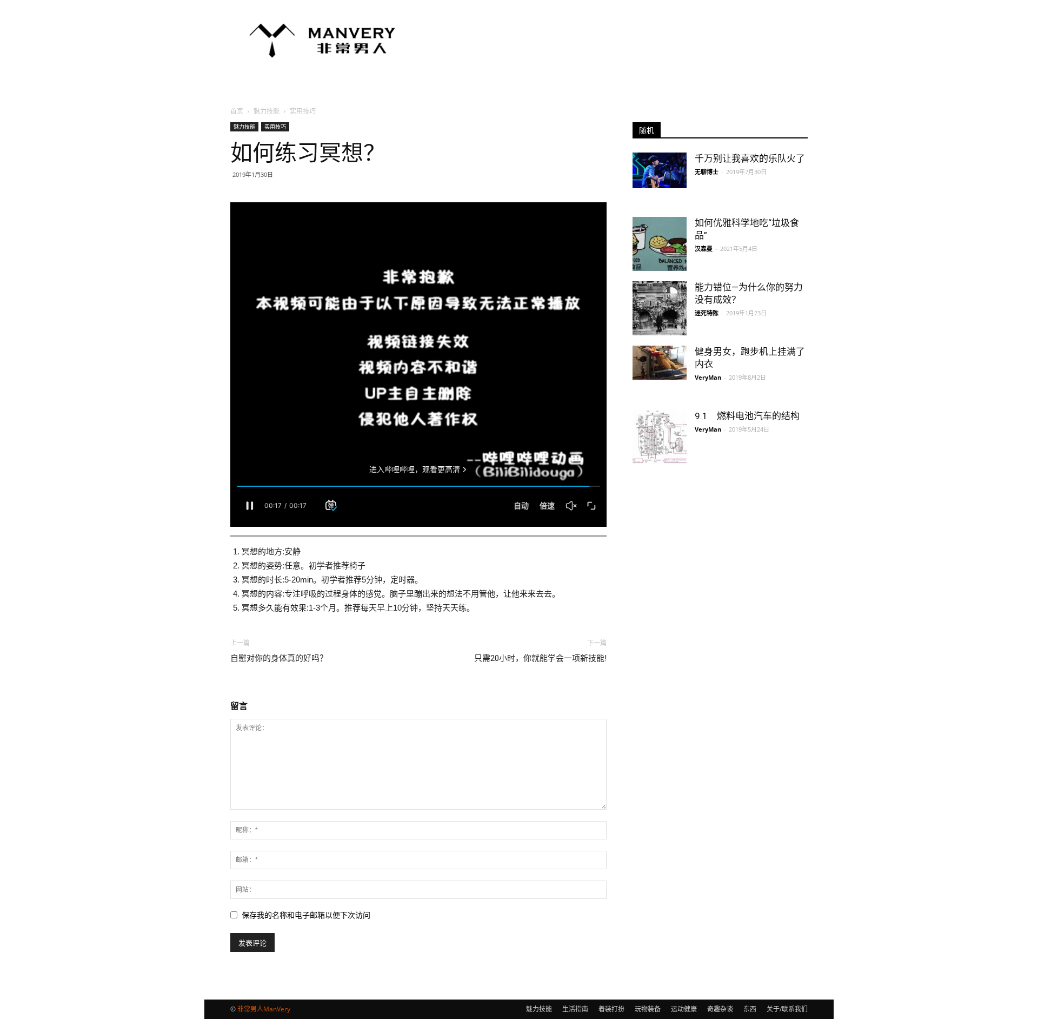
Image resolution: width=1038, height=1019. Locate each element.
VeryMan (708, 377)
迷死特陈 (706, 313)
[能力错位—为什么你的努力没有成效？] (660, 308)
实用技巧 (275, 126)
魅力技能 (267, 111)
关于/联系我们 (787, 1009)
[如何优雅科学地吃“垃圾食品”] (660, 244)
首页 (236, 111)
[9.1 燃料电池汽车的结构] (660, 437)
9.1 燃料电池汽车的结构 (747, 416)
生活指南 (575, 1009)
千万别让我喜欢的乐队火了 (750, 158)
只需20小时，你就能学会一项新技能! (540, 658)
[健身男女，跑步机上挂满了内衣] (660, 363)
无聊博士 (706, 172)
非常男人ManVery (263, 1009)
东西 (749, 1009)
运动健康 (684, 1009)
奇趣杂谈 (720, 1009)
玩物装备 (648, 1009)
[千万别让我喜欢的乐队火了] (660, 170)
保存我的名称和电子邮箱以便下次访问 (306, 915)
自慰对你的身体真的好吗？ (279, 658)
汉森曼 (704, 248)
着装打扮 (611, 1009)
